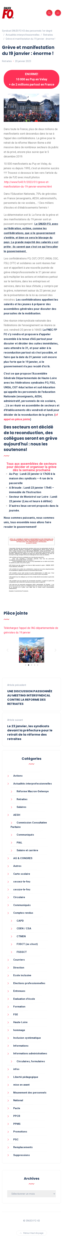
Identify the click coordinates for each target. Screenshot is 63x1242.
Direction (18, 967)
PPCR (16, 1115)
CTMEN (21, 936)
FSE (15, 1014)
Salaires (21, 807)
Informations (20, 1045)
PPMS (16, 1123)
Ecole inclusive (22, 975)
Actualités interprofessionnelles (32, 783)
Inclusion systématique (27, 1037)
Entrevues (19, 990)
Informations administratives (30, 1053)
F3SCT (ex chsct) (27, 944)
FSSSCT (22, 952)
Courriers (19, 959)
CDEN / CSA (24, 928)
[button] (7, 650)
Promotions (20, 1131)
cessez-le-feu (21, 881)
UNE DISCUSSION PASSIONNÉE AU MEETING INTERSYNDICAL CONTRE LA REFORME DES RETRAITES (29, 697)
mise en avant (21, 1084)
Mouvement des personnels (29, 1092)
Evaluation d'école (24, 998)
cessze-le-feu (21, 889)
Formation (19, 1006)
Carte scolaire (21, 873)
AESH (16, 814)
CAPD (20, 920)
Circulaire (19, 897)
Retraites (7, 61)
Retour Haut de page (33, 1233)
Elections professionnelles (29, 983)
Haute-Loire (20, 1022)
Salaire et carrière (27, 850)
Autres (17, 865)
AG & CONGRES (22, 858)
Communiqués (25, 834)
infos (16, 1069)
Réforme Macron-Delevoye (33, 791)
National (18, 1100)
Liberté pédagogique (25, 1077)
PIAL (19, 842)
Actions (18, 775)
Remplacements (23, 1147)
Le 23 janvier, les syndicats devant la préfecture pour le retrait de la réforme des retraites (29, 732)
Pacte (16, 1108)
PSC (15, 1139)
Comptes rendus (23, 912)
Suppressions (21, 1155)
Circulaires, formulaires (31, 1061)
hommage (19, 1030)
